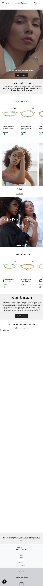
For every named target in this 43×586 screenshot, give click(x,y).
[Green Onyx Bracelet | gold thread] (10, 267)
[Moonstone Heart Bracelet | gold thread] (28, 267)
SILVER (21, 557)
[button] (7, 3)
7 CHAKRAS (21, 565)
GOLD (21, 555)
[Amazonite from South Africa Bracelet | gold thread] (28, 114)
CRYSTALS (21, 563)
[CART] (40, 3)
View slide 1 (19, 245)
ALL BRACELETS (21, 547)
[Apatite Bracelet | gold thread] (10, 114)
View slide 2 (24, 245)
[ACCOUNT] (35, 3)
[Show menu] (3, 3)
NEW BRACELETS (21, 550)
